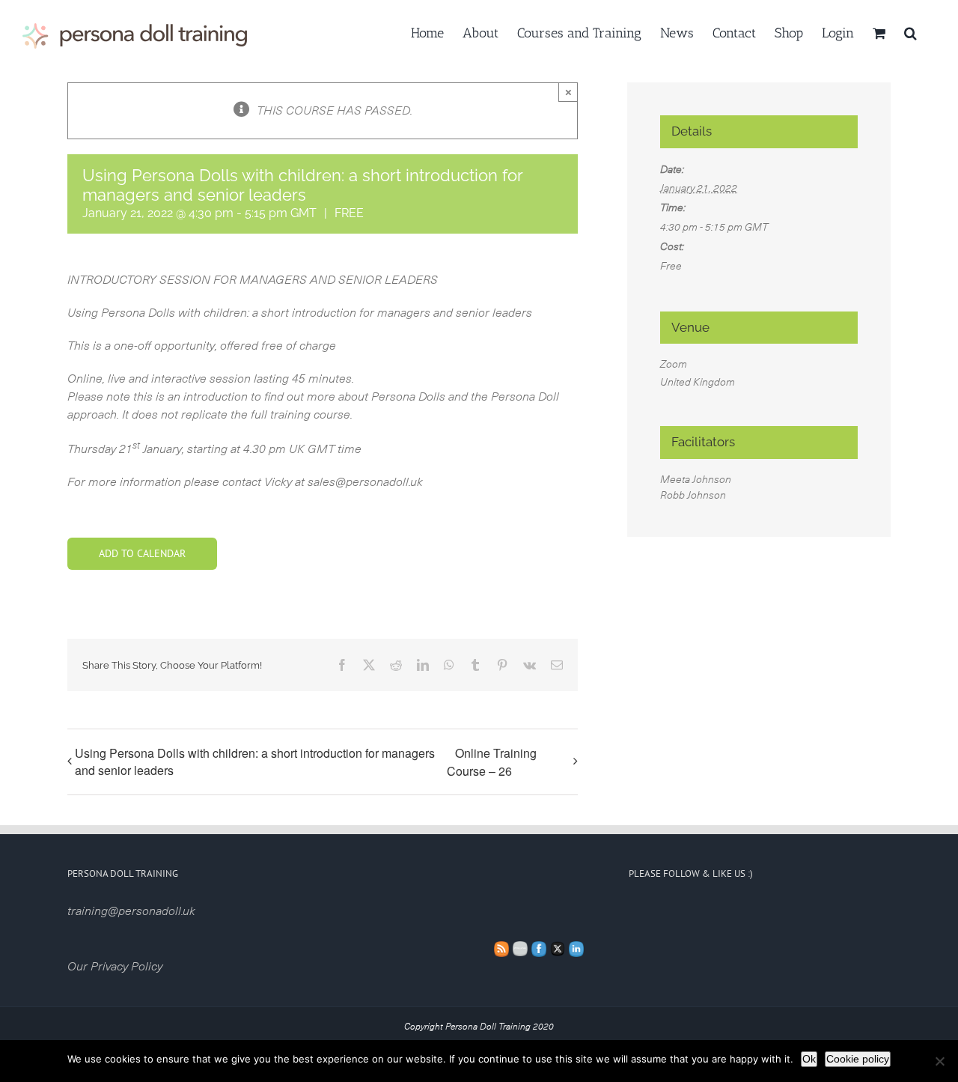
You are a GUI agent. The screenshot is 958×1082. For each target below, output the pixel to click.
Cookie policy (857, 1059)
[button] (910, 31)
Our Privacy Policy (114, 967)
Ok (809, 1059)
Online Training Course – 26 (492, 761)
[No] (939, 1061)
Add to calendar (142, 553)
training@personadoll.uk (131, 911)
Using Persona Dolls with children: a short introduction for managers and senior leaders (255, 761)
